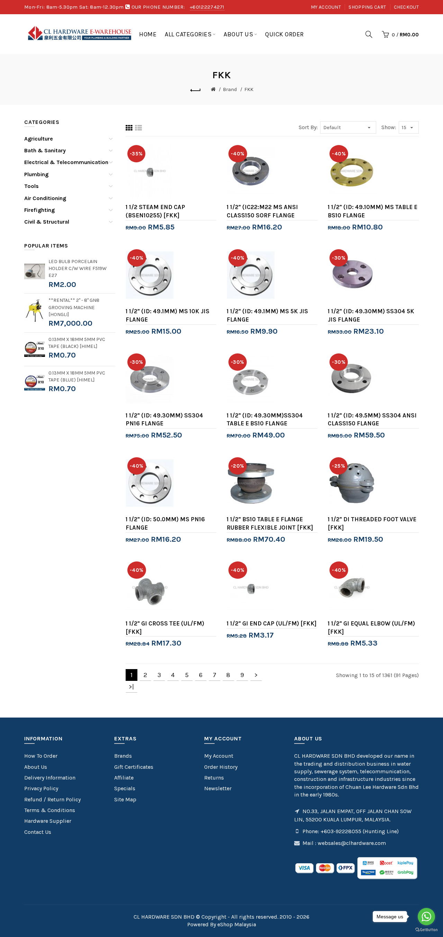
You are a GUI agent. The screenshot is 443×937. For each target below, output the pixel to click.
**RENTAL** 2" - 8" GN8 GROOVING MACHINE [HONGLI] (73, 307)
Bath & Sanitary (45, 150)
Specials (124, 788)
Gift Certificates (133, 767)
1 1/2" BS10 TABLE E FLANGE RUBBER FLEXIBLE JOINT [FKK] (270, 523)
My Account (326, 7)
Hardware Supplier (47, 821)
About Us (35, 767)
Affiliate (124, 777)
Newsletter (218, 788)
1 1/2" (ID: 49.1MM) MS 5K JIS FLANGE (267, 315)
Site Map (125, 799)
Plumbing (36, 174)
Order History (220, 767)
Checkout (406, 7)
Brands (123, 756)
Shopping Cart (367, 7)
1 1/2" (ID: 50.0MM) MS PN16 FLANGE (165, 523)
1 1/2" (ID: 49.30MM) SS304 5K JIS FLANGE (371, 315)
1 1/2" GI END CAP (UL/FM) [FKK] (272, 623)
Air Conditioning (45, 198)
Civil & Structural (46, 221)
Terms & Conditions (49, 810)
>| (131, 687)
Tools (31, 186)
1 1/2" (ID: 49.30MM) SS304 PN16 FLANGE (164, 419)
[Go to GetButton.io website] (426, 930)
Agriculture (38, 138)
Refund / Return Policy (52, 799)
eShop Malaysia (236, 924)
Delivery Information (49, 777)
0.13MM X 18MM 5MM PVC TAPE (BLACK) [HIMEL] (76, 342)
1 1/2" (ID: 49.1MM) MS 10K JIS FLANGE (167, 315)
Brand (230, 89)
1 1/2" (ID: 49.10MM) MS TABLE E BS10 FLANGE (372, 211)
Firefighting (39, 210)
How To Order (40, 756)
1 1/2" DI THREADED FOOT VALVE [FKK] (372, 523)
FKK (248, 89)
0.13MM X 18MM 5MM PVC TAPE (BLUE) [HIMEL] (76, 376)
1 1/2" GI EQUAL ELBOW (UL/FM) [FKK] (371, 627)
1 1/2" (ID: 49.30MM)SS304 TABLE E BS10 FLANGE (265, 419)
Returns (214, 777)
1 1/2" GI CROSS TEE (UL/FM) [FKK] (165, 627)
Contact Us (37, 832)
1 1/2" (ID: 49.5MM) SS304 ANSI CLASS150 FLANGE (372, 419)
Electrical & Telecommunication (66, 162)
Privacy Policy (41, 788)
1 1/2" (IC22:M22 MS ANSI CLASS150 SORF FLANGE (262, 211)
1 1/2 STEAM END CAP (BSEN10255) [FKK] (155, 211)
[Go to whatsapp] (426, 916)
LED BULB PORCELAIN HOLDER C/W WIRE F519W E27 (77, 268)
